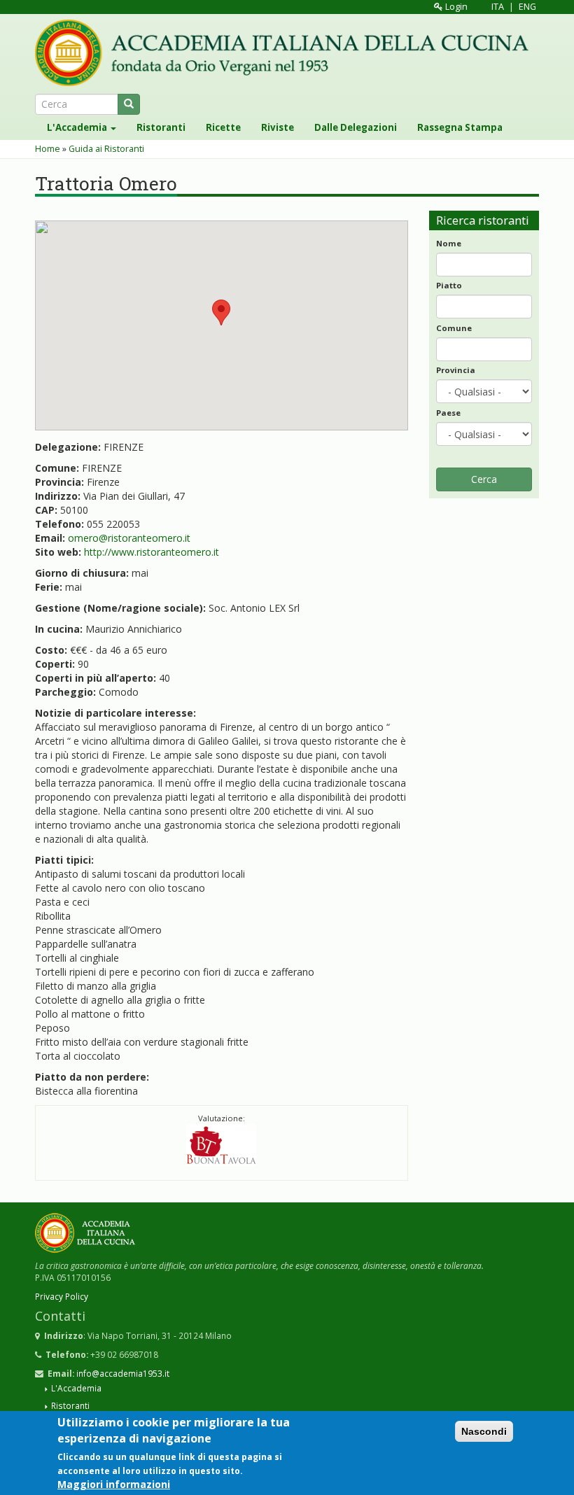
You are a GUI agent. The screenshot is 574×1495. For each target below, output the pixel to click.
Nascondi (484, 1431)
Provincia (455, 370)
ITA (497, 7)
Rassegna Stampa (460, 127)
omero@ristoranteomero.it (129, 538)
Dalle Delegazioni (355, 127)
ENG (527, 7)
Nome (448, 243)
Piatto (449, 285)
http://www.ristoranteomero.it (151, 552)
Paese (448, 412)
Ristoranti (161, 127)
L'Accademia (78, 127)
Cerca (484, 479)
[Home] (287, 53)
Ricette (223, 127)
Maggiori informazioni (113, 1484)
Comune (454, 328)
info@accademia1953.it (122, 1373)
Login (455, 7)
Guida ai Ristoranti (106, 149)
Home (47, 149)
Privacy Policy (61, 1296)
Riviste (277, 127)
